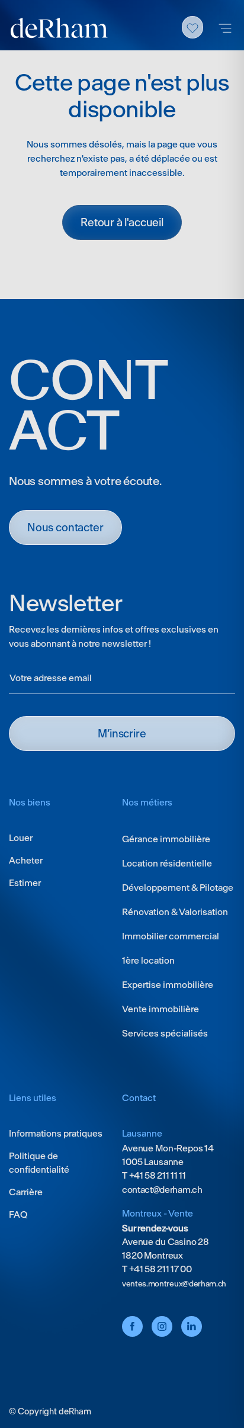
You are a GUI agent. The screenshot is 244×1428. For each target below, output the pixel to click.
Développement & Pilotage (177, 887)
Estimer (25, 882)
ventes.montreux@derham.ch (174, 1284)
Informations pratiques (55, 1133)
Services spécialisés (165, 1033)
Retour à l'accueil (122, 222)
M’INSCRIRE (122, 733)
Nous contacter (65, 527)
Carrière (26, 1192)
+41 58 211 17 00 (159, 1269)
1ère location (148, 960)
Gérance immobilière (166, 839)
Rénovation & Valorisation (175, 911)
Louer (21, 837)
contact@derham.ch (162, 1189)
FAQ (18, 1214)
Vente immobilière (160, 1009)
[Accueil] (59, 28)
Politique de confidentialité (39, 1162)
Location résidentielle (167, 863)
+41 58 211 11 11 (156, 1175)
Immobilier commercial (170, 936)
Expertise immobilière (167, 984)
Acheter (26, 860)
